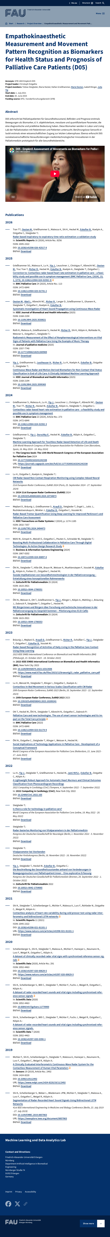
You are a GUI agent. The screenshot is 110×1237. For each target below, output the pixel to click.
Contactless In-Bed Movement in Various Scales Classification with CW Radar (52, 686)
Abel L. (27, 301)
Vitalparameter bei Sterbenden (29, 851)
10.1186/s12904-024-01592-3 (32, 424)
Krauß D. (57, 506)
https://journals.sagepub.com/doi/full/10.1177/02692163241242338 (53, 463)
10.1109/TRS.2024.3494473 (31, 528)
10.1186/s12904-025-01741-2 (32, 291)
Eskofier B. (85, 229)
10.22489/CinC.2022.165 (30, 794)
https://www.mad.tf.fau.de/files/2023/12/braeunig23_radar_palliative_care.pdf (59, 672)
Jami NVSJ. (74, 773)
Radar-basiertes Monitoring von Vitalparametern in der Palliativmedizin (50, 830)
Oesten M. (27, 229)
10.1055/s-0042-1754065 (30, 887)
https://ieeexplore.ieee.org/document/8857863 (42, 1118)
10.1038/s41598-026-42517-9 (32, 247)
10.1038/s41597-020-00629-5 (32, 971)
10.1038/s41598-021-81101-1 (32, 927)
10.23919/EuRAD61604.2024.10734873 (37, 496)
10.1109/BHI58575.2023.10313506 (35, 669)
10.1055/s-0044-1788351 (30, 589)
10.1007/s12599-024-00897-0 (32, 557)
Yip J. (52, 265)
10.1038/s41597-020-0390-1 (32, 1039)
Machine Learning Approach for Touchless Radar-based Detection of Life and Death (56, 442)
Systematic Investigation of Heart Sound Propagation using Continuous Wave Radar (56, 309)
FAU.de (74, 3)
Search (98, 3)
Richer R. (33, 269)
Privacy (18, 1191)
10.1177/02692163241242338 (32, 460)
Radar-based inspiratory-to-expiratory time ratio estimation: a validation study (54, 236)
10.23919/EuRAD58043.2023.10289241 (37, 701)
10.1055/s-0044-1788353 (30, 621)
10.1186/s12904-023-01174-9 (32, 730)
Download (26, 251)
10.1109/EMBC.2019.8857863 (32, 1115)
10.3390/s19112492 (27, 1079)
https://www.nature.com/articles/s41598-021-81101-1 (46, 931)
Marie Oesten (77, 87)
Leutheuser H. (44, 362)
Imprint (8, 1191)
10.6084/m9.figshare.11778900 (33, 1007)
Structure (86, 3)
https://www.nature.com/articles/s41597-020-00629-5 (46, 974)
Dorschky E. (43, 434)
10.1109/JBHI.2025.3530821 (32, 319)
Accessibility (30, 1191)
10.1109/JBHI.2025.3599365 (32, 384)
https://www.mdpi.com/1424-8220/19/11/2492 (42, 1082)
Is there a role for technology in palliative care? (37, 809)
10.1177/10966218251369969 (32, 352)
